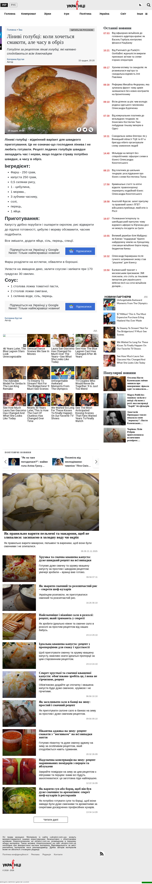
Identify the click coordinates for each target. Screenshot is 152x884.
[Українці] (76, 5)
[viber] (91, 129)
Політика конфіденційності (15, 854)
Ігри (66, 13)
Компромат (28, 13)
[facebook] (79, 129)
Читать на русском (82, 30)
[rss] (140, 5)
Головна (9, 13)
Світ (123, 13)
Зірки (47, 13)
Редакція (46, 854)
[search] (149, 5)
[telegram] (85, 129)
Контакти (58, 854)
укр (4, 5)
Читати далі (50, 819)
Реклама (35, 854)
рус (13, 5)
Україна (104, 13)
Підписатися (83, 251)
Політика (85, 13)
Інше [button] (140, 13)
